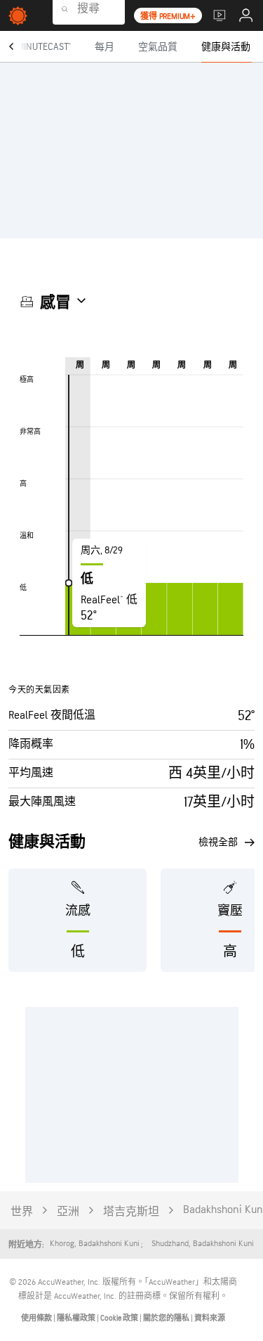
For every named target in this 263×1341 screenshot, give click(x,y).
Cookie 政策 (120, 1318)
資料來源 (209, 1318)
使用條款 (37, 1318)
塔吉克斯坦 (131, 1212)
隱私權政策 (77, 1318)
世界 (22, 1212)
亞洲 (68, 1212)
